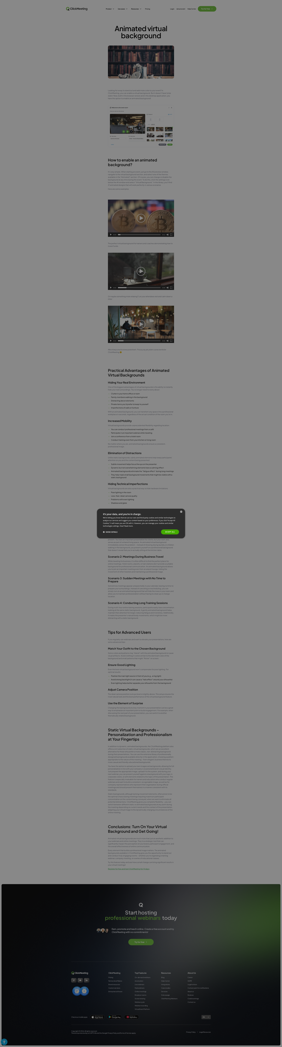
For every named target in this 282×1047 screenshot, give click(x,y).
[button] (110, 532)
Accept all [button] (170, 532)
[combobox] (181, 512)
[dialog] (141, 523)
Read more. (128, 526)
